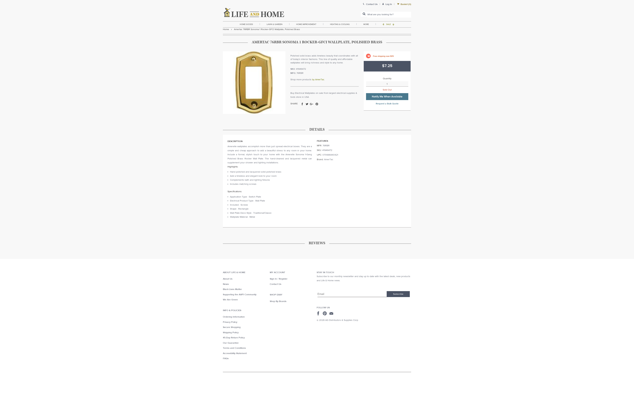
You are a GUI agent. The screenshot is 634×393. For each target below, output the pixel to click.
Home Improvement (306, 24)
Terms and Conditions (234, 348)
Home (226, 29)
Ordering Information (234, 316)
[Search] (364, 14)
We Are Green (230, 299)
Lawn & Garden (274, 24)
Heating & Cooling (340, 24)
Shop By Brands (278, 301)
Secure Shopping (232, 327)
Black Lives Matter (232, 289)
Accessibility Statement (235, 353)
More (366, 24)
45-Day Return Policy (234, 337)
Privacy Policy (230, 322)
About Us (227, 278)
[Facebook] (318, 313)
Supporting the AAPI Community (239, 294)
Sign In (273, 278)
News (226, 284)
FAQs (226, 358)
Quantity (387, 78)
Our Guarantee (231, 342)
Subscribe (398, 294)
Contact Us (275, 284)
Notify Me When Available (387, 96)
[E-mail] (331, 313)
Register (283, 278)
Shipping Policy (231, 332)
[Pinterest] (325, 313)
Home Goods (246, 24)
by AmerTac (318, 79)
